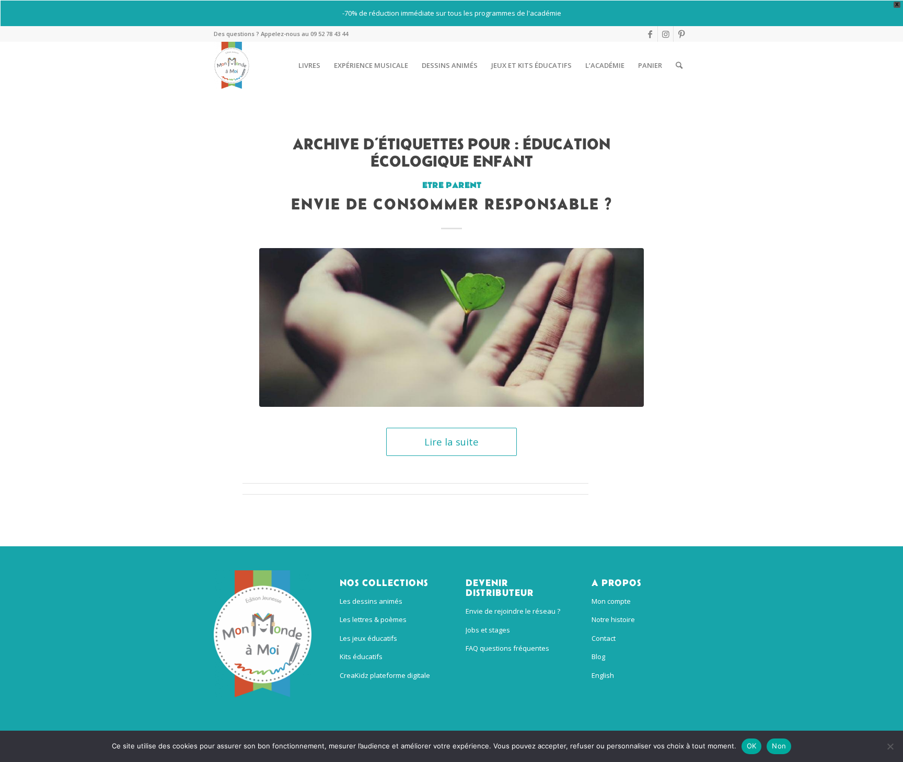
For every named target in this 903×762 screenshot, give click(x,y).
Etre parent (451, 185)
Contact (604, 638)
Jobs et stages (488, 630)
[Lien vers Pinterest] (681, 34)
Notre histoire (613, 619)
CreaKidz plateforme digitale (385, 675)
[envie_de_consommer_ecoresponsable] (451, 327)
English (603, 675)
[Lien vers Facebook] (649, 34)
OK (752, 746)
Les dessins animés (371, 601)
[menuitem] (309, 65)
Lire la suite (451, 441)
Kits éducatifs (361, 656)
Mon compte (611, 601)
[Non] (890, 746)
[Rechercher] (679, 65)
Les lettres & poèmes (373, 619)
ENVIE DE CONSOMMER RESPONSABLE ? (451, 204)
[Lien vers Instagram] (665, 34)
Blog (598, 656)
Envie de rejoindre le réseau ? (513, 611)
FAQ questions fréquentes (507, 648)
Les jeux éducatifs (368, 638)
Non (779, 746)
